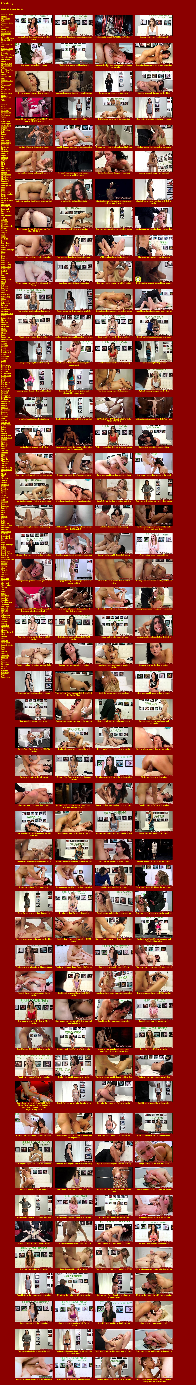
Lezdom (4, 440)
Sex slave (4, 562)
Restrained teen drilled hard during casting (153, 887)
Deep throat (6, 243)
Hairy (3, 363)
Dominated (5, 262)
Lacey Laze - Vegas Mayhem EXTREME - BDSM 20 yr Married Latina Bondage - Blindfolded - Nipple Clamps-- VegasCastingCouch (34, 1106)
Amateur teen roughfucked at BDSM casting (74, 1163)
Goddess (4, 359)
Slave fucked (6, 581)
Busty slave (5, 211)
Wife (3, 668)
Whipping (5, 664)
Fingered (4, 322)
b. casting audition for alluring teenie (34, 419)
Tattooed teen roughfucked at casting (154, 1243)
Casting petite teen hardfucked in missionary (34, 967)
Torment (4, 641)
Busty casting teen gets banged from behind (153, 283)
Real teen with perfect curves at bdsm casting (154, 501)
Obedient (5, 497)
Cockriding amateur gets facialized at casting (154, 1269)
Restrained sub (7, 538)
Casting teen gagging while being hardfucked (154, 1189)
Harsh (3, 378)
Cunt (3, 241)
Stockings (5, 606)
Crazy (3, 235)
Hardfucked (6, 376)
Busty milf (5, 209)
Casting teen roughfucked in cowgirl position (34, 581)
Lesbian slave (6, 438)
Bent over (5, 147)
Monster (4, 480)
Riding (4, 540)
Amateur (4, 104)
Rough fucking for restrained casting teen (74, 1103)
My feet (4, 483)
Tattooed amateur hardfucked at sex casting (34, 201)
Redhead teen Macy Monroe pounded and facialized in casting (154, 940)
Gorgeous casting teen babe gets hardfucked (74, 861)
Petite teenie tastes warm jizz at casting (114, 119)
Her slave (5, 384)
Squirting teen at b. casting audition (34, 1189)
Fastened (4, 305)
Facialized (5, 301)
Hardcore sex (6, 374)
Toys (3, 647)
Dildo (3, 252)
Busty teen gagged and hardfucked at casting (154, 1351)
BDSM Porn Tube (12, 9)
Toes (3, 639)
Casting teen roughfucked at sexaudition (154, 1217)
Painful (4, 504)
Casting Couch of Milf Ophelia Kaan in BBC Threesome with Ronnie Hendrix (34, 610)
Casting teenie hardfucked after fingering (74, 1049)
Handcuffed (6, 367)
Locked (4, 446)
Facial (3, 299)
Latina (3, 429)
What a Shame (7, 49)
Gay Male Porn (7, 70)
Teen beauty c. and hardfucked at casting (74, 833)
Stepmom (5, 604)
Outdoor (4, 502)
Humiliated (5, 395)
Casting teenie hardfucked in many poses (153, 1135)
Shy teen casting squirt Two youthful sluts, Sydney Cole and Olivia (154, 528)
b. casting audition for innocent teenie (114, 637)
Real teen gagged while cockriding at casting (74, 555)
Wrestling (5, 673)
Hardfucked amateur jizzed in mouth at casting (114, 666)
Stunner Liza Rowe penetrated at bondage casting (74, 778)
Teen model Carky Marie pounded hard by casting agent (34, 834)
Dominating (6, 265)
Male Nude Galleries (5, 52)
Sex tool (4, 564)
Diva (3, 256)
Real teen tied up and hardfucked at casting (74, 419)
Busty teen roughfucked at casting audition (114, 475)
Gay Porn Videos (5, 28)
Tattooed (4, 621)
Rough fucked (6, 553)
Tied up (4, 636)
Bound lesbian (7, 192)
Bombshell (5, 181)
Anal (3, 106)
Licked (4, 442)
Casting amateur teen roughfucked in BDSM (114, 1269)
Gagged (4, 344)
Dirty (3, 254)
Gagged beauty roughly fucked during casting (113, 939)
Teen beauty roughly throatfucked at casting (114, 777)
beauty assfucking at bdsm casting (34, 1323)
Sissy (3, 568)
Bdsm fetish (6, 141)
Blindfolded (6, 171)
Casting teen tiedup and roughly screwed (33, 173)
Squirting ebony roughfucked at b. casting (114, 1163)
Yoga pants (5, 677)
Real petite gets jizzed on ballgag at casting (154, 119)
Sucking (4, 619)
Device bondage (7, 250)
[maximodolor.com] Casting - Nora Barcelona (73, 93)
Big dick (4, 156)
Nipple (3, 491)
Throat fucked (7, 632)
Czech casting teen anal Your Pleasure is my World (33, 284)
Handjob (4, 371)
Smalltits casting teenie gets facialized (114, 693)
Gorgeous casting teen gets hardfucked (113, 391)
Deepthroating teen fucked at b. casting (34, 527)
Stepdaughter (6, 602)
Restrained (5, 536)
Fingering (5, 324)
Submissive (5, 617)
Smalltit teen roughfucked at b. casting (34, 1077)
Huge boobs (6, 388)
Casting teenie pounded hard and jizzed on (34, 1163)
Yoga (3, 675)
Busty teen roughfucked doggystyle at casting (34, 475)
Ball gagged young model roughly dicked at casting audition (73, 582)
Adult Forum (6, 57)
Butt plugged (6, 215)
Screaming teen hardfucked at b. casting (34, 693)
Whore (4, 666)
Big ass (4, 149)
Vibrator (4, 658)
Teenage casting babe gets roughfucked (34, 1351)
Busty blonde (6, 207)
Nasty (3, 487)
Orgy (3, 500)
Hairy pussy (6, 365)
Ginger (4, 354)
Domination (6, 267)
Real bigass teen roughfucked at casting (154, 1103)
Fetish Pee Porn (7, 55)
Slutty (3, 594)
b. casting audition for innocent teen (154, 1021)
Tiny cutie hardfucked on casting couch (154, 257)
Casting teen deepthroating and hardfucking (34, 939)
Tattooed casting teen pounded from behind (154, 967)
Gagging (4, 346)
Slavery (4, 587)
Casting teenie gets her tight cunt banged (113, 721)
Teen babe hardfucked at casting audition (114, 501)
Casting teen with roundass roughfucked (154, 1077)
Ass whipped (6, 123)
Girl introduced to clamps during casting (153, 861)
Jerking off (5, 423)
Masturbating (6, 468)
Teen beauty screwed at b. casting (73, 119)
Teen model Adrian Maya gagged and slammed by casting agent (74, 392)
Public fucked (6, 525)
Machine (4, 450)
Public (3, 521)
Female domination (5, 308)
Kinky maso (6, 425)
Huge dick (5, 391)
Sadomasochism (7, 559)
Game (3, 348)
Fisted (3, 329)
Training (4, 653)
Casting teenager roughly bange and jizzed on (113, 1077)
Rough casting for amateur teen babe (154, 1163)
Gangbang (5, 350)
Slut (2, 589)
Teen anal (5, 626)
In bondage (5, 401)
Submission (5, 615)
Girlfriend (5, 356)
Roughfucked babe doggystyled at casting (114, 749)
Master (4, 465)
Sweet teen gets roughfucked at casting (33, 93)
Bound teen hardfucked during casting (113, 609)
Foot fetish (5, 337)
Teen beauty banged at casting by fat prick (154, 475)
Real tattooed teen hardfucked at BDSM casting (34, 638)
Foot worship (6, 339)
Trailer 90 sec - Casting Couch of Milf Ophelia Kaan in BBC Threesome (34, 120)
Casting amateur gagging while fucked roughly (73, 1324)
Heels (3, 380)
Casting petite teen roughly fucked (154, 37)
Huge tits (4, 393)
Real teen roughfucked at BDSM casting (114, 1135)
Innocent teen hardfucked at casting (153, 665)
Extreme (4, 286)
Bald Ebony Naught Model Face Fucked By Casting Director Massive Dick (153, 1380)
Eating (3, 275)
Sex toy (4, 566)
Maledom (5, 461)
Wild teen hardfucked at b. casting (114, 257)
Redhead (4, 534)
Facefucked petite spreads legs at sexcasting (73, 501)
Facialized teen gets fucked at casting (74, 283)
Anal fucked (6, 113)
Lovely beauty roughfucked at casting (34, 363)
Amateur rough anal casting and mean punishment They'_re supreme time (113, 1050)
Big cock (4, 153)
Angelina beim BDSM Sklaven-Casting (34, 1243)
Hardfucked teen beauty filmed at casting (74, 1295)
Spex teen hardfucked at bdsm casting (114, 861)
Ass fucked (5, 121)
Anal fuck (5, 111)
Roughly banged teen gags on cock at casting (74, 147)
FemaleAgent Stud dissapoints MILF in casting (34, 750)
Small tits (5, 596)
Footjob (4, 341)
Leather (4, 431)
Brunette (4, 198)
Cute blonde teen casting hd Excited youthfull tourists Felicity (73, 1022)
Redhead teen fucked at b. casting (34, 1269)
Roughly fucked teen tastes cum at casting (34, 1295)
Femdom (4, 312)
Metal (3, 474)
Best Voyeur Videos (6, 60)
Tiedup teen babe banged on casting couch (74, 1379)
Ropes (3, 547)
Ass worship (6, 126)
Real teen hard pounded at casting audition (153, 749)
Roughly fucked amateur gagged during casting (34, 994)
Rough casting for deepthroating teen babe (74, 311)
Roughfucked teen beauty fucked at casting (33, 555)
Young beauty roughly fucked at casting (114, 555)
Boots (3, 188)
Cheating (4, 228)
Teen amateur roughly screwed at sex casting (74, 887)
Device (3, 247)
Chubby (4, 230)
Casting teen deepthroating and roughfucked (154, 609)
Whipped (5, 662)
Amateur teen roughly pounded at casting (34, 257)
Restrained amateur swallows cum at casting (154, 65)
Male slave (5, 459)
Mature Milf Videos (6, 99)
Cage (3, 218)
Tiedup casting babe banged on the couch (154, 147)
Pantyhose (5, 506)
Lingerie (4, 444)
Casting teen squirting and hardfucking (154, 93)
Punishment (6, 532)
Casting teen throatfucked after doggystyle (154, 637)
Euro (3, 284)
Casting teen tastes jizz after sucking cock (74, 475)
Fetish (3, 316)
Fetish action (6, 318)
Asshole (4, 128)
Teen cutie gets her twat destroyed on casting (34, 1379)
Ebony (3, 277)
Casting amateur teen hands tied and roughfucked (154, 722)
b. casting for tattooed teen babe (74, 201)
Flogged (4, 333)
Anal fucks (5, 115)
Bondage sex (6, 185)
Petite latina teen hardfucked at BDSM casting (74, 638)
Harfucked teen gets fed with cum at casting (154, 1295)
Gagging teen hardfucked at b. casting (73, 665)
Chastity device (7, 226)
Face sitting (5, 294)
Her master (5, 382)
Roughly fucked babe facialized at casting (34, 1049)
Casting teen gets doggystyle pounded (154, 173)
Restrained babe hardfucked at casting (113, 337)
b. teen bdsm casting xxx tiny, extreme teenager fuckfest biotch (73, 174)
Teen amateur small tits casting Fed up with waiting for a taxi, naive (74, 448)
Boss (3, 190)
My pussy (5, 485)
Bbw (3, 136)
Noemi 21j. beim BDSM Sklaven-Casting (113, 37)
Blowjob (4, 179)
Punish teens (6, 527)
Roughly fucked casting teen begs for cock (34, 861)
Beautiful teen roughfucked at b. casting (114, 1323)
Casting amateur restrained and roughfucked (154, 229)
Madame (4, 453)
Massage (4, 463)
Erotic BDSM (6, 64)
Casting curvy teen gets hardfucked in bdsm (114, 147)
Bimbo (3, 162)
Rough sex (5, 555)
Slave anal (5, 579)
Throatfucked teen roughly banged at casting (114, 311)
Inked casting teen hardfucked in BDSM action (114, 582)
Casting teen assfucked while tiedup (33, 777)
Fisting (4, 331)
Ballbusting (5, 130)
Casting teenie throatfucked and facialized (34, 391)
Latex (3, 427)
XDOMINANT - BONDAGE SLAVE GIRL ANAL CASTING (114, 420)
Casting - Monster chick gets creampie (34, 147)
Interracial (5, 410)
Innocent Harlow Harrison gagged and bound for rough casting (113, 66)
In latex (4, 406)
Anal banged (6, 109)
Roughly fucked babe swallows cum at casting (113, 805)
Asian (3, 117)
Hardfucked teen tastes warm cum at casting (114, 993)
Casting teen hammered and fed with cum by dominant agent (74, 1352)
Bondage (4, 183)
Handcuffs (5, 369)
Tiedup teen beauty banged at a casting (114, 173)
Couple (4, 232)
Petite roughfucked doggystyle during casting (114, 447)
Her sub (4, 386)
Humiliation (6, 397)
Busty (3, 203)
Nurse (3, 495)
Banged (4, 134)
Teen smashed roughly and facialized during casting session (74, 1136)
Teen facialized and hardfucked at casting (114, 1379)
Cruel (3, 237)
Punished (5, 530)
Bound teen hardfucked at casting (154, 1049)
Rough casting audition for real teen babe (154, 337)
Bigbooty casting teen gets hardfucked (154, 391)
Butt (3, 213)
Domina (4, 258)
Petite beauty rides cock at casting (74, 1269)
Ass (2, 119)
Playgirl (4, 517)
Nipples (4, 493)
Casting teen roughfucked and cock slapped (33, 1135)
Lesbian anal (6, 436)
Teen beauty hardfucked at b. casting (74, 913)
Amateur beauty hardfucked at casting (114, 363)
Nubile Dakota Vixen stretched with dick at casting (153, 202)
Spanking (5, 600)
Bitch (3, 164)
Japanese (4, 412)
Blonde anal (6, 175)
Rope (3, 542)
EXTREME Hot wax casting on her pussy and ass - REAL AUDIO (73, 528)
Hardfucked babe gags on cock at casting (73, 1189)
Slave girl (5, 583)
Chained (4, 222)
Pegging (4, 510)
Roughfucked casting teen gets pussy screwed (154, 311)
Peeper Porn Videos (6, 35)
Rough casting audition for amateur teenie (114, 913)
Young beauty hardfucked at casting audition (74, 37)
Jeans (3, 418)
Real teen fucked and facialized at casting (74, 1217)
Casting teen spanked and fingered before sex (74, 967)
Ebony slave (6, 279)
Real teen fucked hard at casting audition (34, 1217)
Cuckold (4, 239)
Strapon (4, 613)
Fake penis (5, 303)
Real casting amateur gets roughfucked (74, 749)
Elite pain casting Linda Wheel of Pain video (154, 419)
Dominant (5, 260)
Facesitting (5, 297)
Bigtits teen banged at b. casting (154, 777)
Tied (3, 634)
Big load (4, 158)
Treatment (5, 656)
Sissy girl (4, 570)
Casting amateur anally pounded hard (113, 967)
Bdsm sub (5, 145)
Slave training (6, 585)
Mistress (4, 478)
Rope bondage (7, 545)
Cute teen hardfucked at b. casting (114, 527)
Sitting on (5, 574)
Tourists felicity (7, 645)
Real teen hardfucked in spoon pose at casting (113, 1351)
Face (3, 292)
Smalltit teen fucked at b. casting (114, 887)
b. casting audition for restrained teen (114, 1217)
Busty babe (5, 205)
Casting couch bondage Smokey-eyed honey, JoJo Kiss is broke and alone (74, 806)
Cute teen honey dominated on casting (33, 805)
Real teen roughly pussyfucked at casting (153, 693)
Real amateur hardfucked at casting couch (74, 257)
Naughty (4, 489)
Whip (3, 660)
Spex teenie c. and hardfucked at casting (114, 1243)
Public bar (5, 523)
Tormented (5, 643)
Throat (4, 630)
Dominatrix (5, 269)
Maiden (4, 457)
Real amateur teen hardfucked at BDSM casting (34, 1022)
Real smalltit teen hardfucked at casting (34, 311)
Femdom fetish (7, 314)
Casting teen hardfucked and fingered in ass (154, 581)
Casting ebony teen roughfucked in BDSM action (74, 940)
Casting (4, 220)
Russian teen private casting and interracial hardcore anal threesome (113, 202)
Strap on (4, 611)
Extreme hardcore (4, 289)
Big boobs (5, 151)
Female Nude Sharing (6, 95)
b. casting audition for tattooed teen (33, 887)
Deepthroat (5, 245)
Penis (3, 512)
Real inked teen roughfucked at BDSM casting (74, 994)
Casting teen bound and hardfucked (74, 65)
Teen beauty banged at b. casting (34, 65)
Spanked (4, 598)
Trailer (4, 649)
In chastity (5, 403)
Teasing (4, 624)
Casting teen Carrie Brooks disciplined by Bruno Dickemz (114, 1296)
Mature (4, 472)
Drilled (4, 271)
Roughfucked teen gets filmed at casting (34, 913)
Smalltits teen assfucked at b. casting (154, 805)
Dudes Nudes (6, 32)
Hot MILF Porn (7, 38)
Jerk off (4, 421)
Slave (3, 577)
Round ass (5, 557)
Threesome (5, 628)
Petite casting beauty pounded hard (153, 555)
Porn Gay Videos (5, 73)
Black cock (5, 168)
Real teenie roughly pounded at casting (74, 1077)
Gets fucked (6, 352)
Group (3, 361)
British (4, 196)
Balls (3, 132)
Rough (3, 549)
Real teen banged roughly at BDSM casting (114, 283)
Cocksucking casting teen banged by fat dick (74, 721)
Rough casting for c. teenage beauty (33, 721)
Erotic (3, 282)
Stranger (4, 609)
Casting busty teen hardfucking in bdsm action (34, 38)
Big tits (4, 160)
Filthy (3, 320)
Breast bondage (7, 194)
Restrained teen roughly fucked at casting (114, 1103)
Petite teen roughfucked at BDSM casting (154, 993)
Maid (3, 455)
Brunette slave (7, 200)
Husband (4, 399)
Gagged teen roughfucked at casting (33, 337)
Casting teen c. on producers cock (153, 1323)
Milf (3, 476)
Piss (2, 515)
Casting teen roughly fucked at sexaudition (34, 501)
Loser (3, 448)
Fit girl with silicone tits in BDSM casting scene (114, 1190)
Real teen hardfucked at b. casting (74, 229)
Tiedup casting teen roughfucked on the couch (74, 337)
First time (5, 327)
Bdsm (3, 138)
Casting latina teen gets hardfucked (34, 447)
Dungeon (4, 273)
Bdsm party (6, 143)
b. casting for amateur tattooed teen (113, 93)
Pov (2, 519)
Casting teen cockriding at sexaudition (153, 447)
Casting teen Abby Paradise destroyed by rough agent (73, 364)
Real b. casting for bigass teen (154, 363)
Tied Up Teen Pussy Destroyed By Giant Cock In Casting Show (73, 694)
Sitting (4, 572)
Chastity (4, 224)
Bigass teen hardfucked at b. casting (153, 833)
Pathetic (4, 508)
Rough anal (5, 551)
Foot (3, 335)
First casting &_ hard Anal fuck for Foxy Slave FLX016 (34, 230)
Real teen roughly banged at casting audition (154, 913)
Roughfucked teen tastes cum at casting (114, 1021)
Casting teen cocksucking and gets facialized (114, 833)
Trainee (4, 651)
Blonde (4, 173)
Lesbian (4, 433)
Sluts (3, 592)
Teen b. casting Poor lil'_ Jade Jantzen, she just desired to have (74, 610)
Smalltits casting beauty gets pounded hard (73, 1243)
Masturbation (6, 470)
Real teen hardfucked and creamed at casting (114, 229)
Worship (4, 671)
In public (4, 408)
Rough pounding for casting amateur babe (34, 665)
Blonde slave (6, 177)
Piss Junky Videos (5, 20)
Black (3, 166)
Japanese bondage (4, 415)
